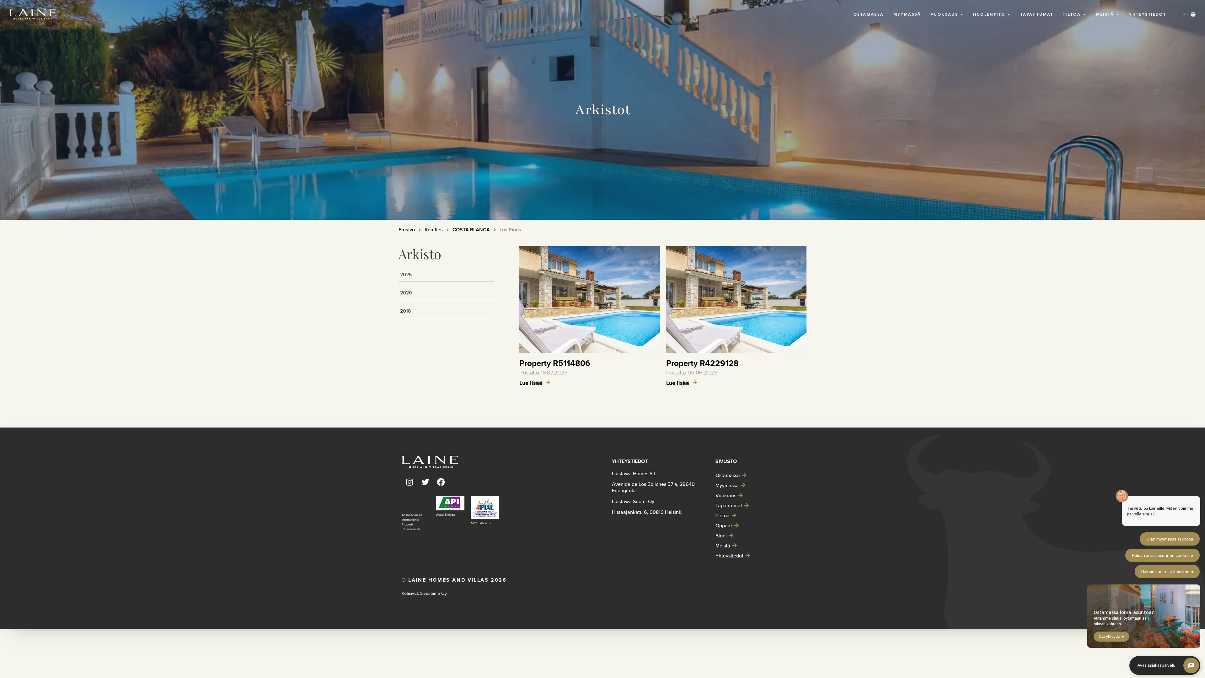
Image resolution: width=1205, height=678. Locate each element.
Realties (434, 229)
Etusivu (407, 229)
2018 (405, 310)
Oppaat (723, 525)
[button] (1189, 14)
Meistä (722, 545)
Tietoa (722, 515)
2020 (406, 292)
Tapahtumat (728, 505)
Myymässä (727, 485)
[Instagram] (409, 482)
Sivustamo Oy (433, 593)
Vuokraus (725, 495)
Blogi (721, 535)
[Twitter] (425, 482)
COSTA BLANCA (471, 229)
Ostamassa (727, 475)
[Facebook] (441, 482)
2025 (406, 274)
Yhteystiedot (729, 555)
